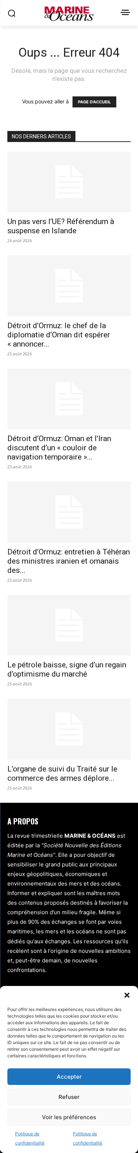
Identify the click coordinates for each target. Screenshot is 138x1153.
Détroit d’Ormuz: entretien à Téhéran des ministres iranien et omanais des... (68, 561)
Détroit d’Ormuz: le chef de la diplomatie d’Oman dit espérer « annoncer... (58, 334)
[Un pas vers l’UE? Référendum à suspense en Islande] (69, 182)
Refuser (69, 1096)
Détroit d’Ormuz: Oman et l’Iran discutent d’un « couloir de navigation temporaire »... (59, 447)
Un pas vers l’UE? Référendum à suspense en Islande (60, 226)
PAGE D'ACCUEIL (94, 101)
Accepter (69, 1076)
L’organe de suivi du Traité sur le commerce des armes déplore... (62, 773)
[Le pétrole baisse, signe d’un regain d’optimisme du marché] (69, 625)
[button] (127, 995)
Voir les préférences (69, 1117)
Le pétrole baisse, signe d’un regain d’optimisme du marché (66, 669)
